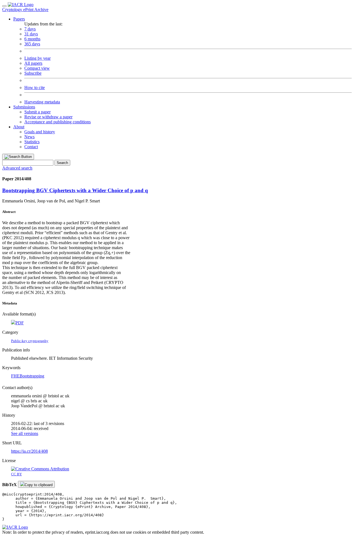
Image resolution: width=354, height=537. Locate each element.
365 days (32, 43)
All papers (33, 63)
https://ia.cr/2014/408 (29, 451)
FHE (15, 376)
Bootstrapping (32, 376)
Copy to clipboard (39, 485)
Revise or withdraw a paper (48, 116)
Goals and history (39, 131)
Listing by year (37, 58)
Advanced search (17, 168)
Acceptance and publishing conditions (57, 121)
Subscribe (32, 73)
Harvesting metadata (42, 102)
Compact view (37, 68)
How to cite (34, 87)
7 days (30, 29)
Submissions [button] (24, 107)
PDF (19, 322)
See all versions (24, 433)
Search (62, 163)
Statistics (32, 141)
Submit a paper (37, 112)
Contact (31, 146)
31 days (31, 34)
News (29, 136)
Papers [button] (19, 19)
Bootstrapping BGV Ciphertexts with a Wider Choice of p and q (75, 190)
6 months (32, 39)
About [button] (18, 126)
